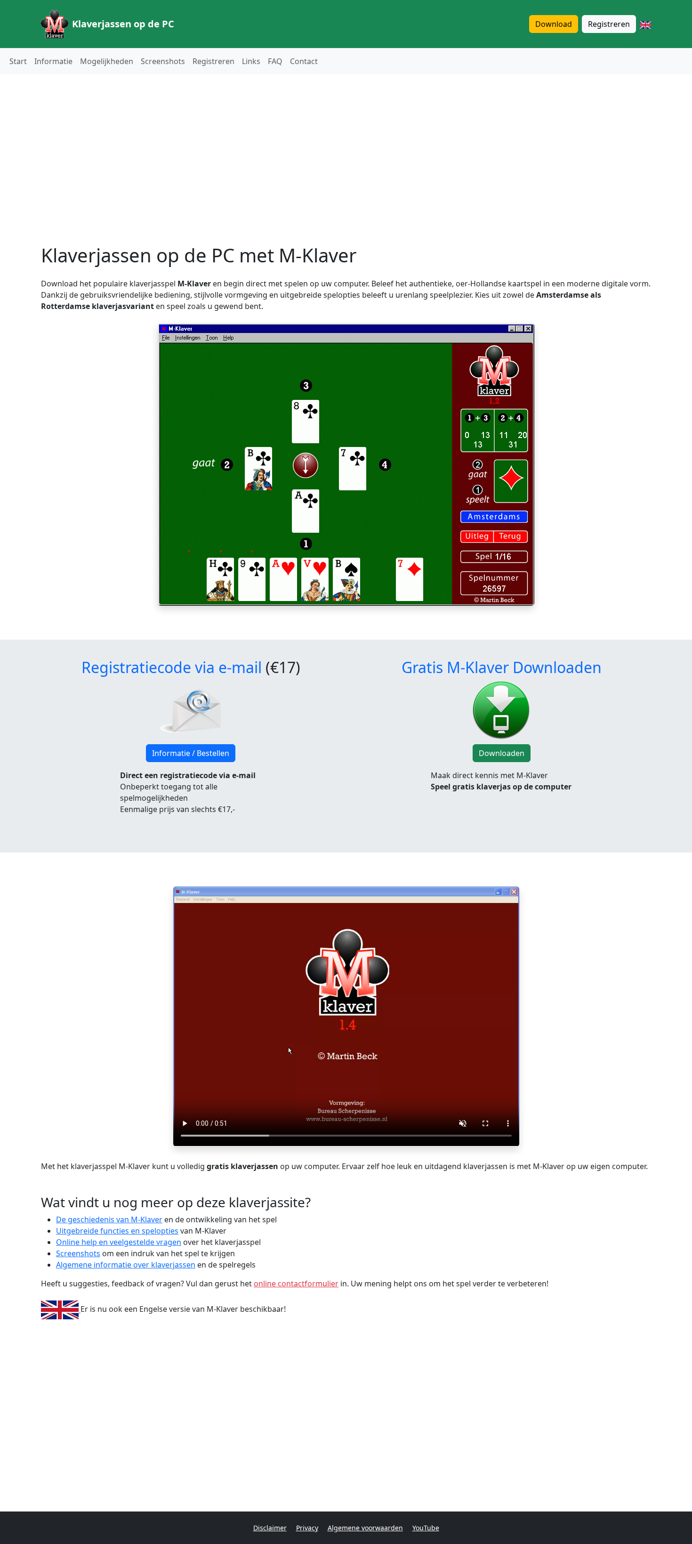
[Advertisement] (346, 148)
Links (251, 61)
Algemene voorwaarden (365, 1527)
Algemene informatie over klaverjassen (125, 1265)
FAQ (275, 61)
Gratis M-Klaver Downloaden (502, 667)
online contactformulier (296, 1283)
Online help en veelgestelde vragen (118, 1242)
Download (553, 24)
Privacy (307, 1527)
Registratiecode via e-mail (171, 667)
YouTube (425, 1527)
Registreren (609, 24)
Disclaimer (270, 1527)
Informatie (53, 61)
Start (18, 61)
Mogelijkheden (106, 61)
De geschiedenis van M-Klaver (109, 1219)
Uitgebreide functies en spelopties (117, 1231)
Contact (304, 61)
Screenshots (163, 61)
